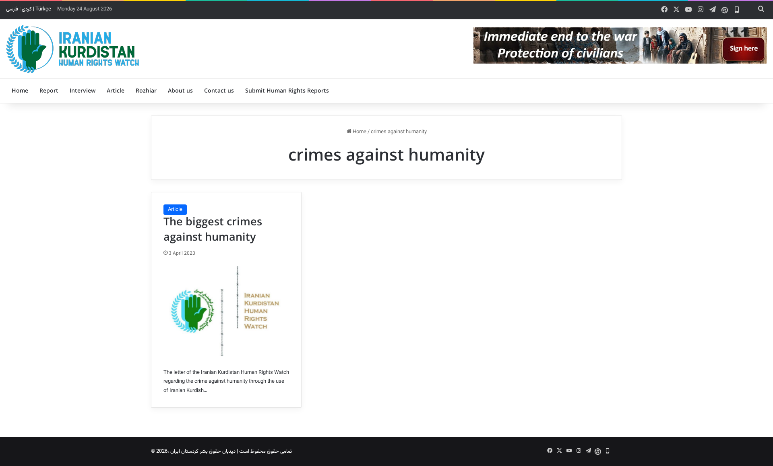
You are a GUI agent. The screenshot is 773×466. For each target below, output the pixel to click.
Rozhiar (146, 91)
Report (48, 91)
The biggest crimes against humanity (212, 230)
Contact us (219, 91)
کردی (27, 9)
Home (20, 91)
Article (115, 91)
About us (180, 91)
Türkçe (43, 9)
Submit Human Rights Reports (287, 91)
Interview (82, 91)
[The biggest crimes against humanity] (226, 311)
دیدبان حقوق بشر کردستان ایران (203, 451)
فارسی (12, 9)
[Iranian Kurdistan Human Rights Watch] (72, 49)
